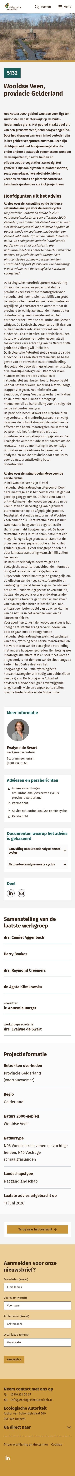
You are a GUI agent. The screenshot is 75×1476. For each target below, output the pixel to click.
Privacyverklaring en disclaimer (26, 1444)
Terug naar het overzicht (35, 1229)
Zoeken (43, 7)
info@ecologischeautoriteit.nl (32, 1400)
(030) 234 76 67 (21, 1394)
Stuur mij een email (37, 758)
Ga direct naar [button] (17, 1427)
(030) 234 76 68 (32, 763)
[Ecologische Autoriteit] (13, 6)
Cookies (56, 1444)
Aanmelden (14, 1359)
